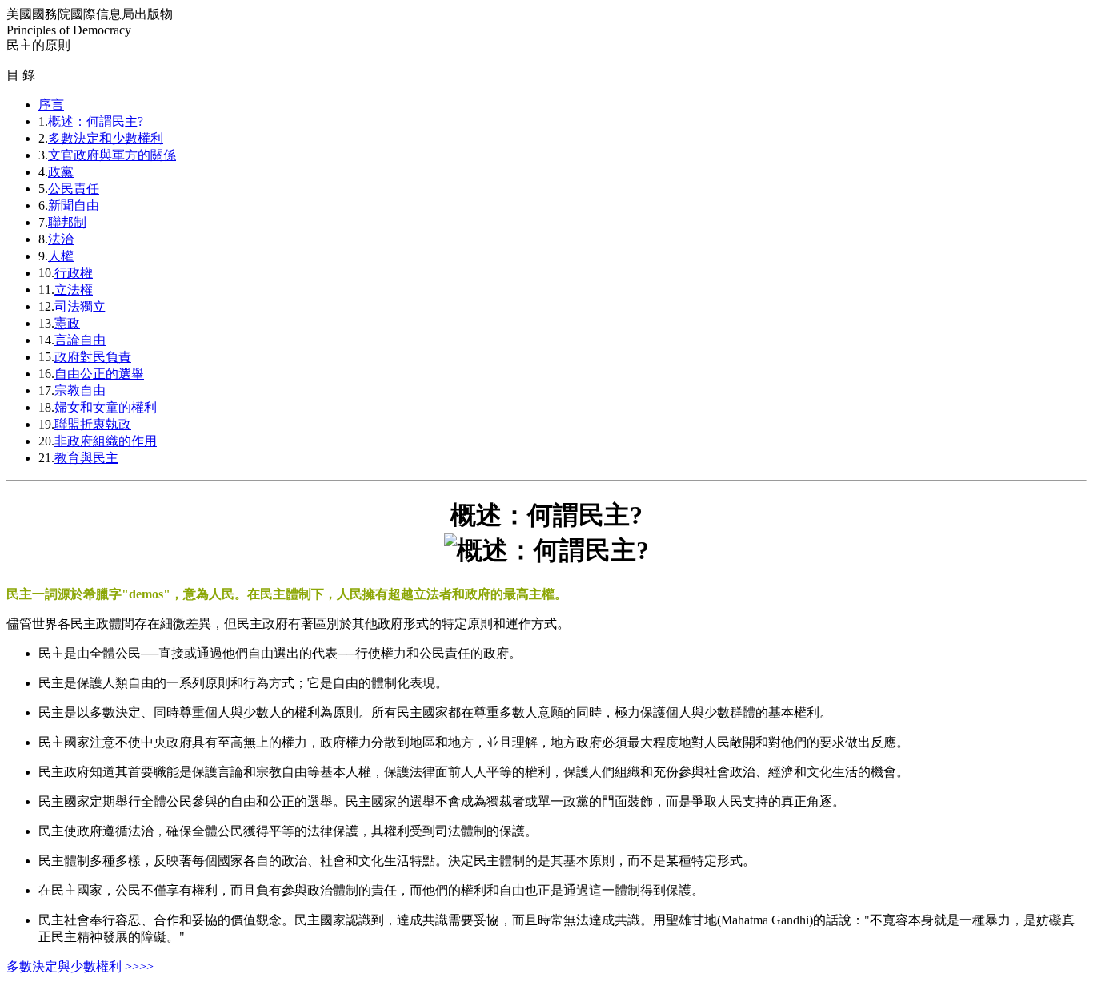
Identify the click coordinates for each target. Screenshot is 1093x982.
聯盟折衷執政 (92, 424)
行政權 (73, 273)
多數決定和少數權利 (105, 138)
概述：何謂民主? (95, 121)
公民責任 (73, 188)
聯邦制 (67, 222)
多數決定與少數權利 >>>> (80, 966)
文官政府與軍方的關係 (112, 155)
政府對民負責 (92, 357)
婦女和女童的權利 (105, 407)
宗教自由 (80, 390)
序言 (51, 104)
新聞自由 (73, 205)
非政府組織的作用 (105, 441)
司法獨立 (80, 306)
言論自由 (80, 340)
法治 (61, 239)
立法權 (73, 289)
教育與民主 (86, 458)
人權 (61, 256)
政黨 (61, 172)
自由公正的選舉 (99, 373)
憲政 (67, 323)
